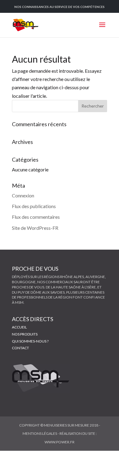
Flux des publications (34, 206)
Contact (20, 348)
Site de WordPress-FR (35, 228)
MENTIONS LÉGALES (40, 433)
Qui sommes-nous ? (30, 341)
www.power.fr (59, 442)
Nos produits (25, 334)
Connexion (23, 195)
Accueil (19, 327)
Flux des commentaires (36, 217)
